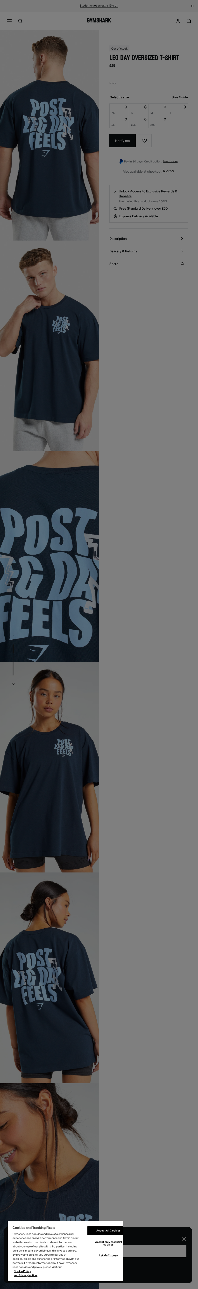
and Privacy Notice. (25, 1275)
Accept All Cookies (108, 1230)
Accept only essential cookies (108, 1243)
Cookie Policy (22, 1271)
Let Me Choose (108, 1255)
